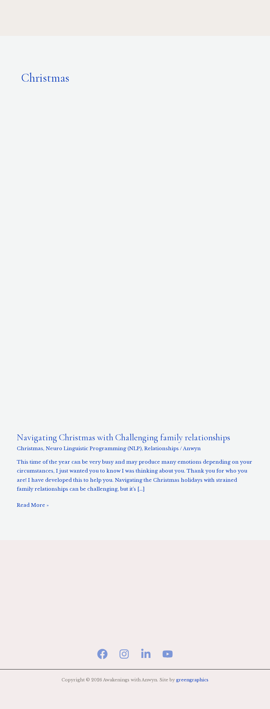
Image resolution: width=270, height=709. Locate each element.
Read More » (33, 504)
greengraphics (192, 679)
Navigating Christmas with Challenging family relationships (123, 437)
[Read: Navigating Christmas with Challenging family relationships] (135, 266)
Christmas (30, 448)
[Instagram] (124, 654)
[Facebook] (102, 654)
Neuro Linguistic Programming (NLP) (94, 448)
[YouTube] (167, 654)
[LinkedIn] (146, 654)
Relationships (161, 448)
